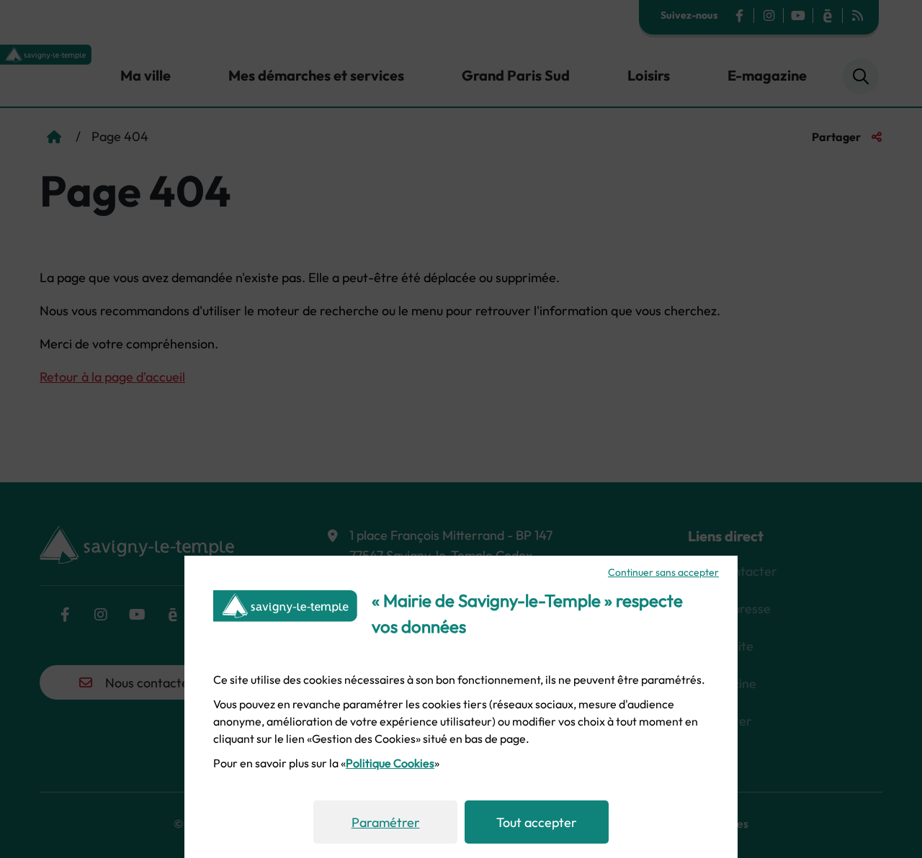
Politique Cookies (390, 763)
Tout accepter (536, 822)
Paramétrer (386, 822)
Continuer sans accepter (663, 572)
